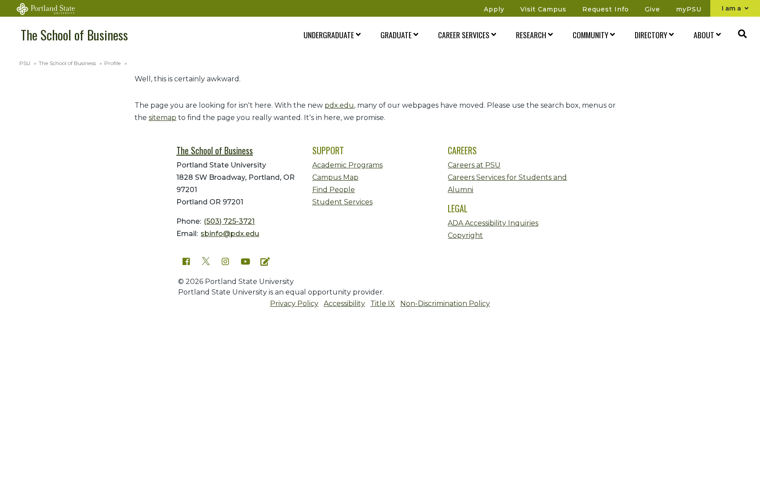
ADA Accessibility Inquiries (493, 223)
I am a (732, 8)
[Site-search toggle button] (742, 35)
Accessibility (344, 303)
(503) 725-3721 (229, 221)
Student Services (342, 202)
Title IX (382, 303)
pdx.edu (339, 105)
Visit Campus (543, 9)
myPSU (689, 9)
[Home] (51, 8)
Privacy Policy (294, 303)
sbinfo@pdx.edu (230, 233)
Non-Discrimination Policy (445, 303)
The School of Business (74, 34)
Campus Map (335, 177)
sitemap (162, 117)
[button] (327, 34)
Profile (112, 63)
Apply (494, 9)
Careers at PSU (474, 165)
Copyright (465, 235)
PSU (24, 63)
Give (652, 9)
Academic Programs (347, 165)
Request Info (605, 9)
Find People (333, 189)
